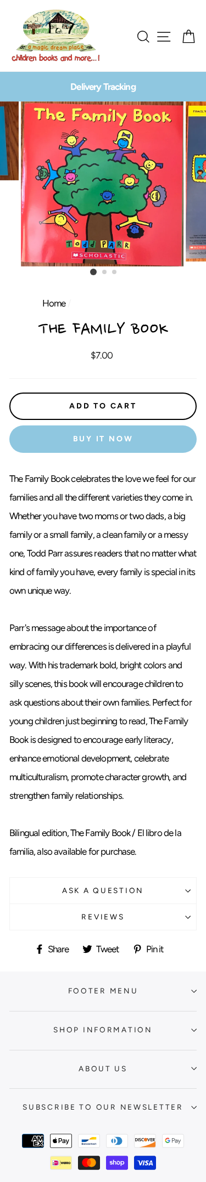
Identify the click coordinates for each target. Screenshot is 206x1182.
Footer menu (103, 990)
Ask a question (103, 890)
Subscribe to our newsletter (103, 1107)
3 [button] (115, 272)
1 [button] (93, 272)
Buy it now (103, 439)
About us (103, 1068)
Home (54, 303)
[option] (103, 86)
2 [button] (105, 272)
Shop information (103, 1029)
